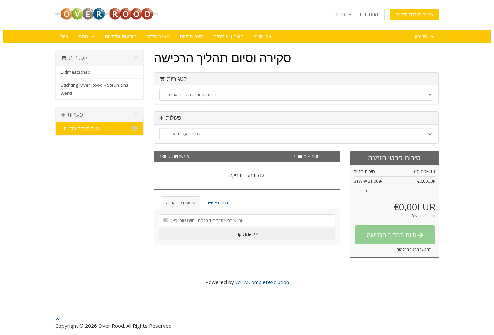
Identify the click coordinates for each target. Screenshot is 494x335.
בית (64, 37)
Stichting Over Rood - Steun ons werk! (94, 89)
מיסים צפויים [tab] (217, 203)
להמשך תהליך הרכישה (414, 249)
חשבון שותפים (228, 37)
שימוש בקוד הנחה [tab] (180, 203)
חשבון (422, 37)
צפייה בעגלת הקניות (414, 14)
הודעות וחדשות (121, 37)
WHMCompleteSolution (262, 282)
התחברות (369, 14)
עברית (341, 14)
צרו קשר (262, 37)
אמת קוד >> (247, 234)
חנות (84, 37)
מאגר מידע (158, 37)
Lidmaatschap (75, 72)
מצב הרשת (191, 37)
